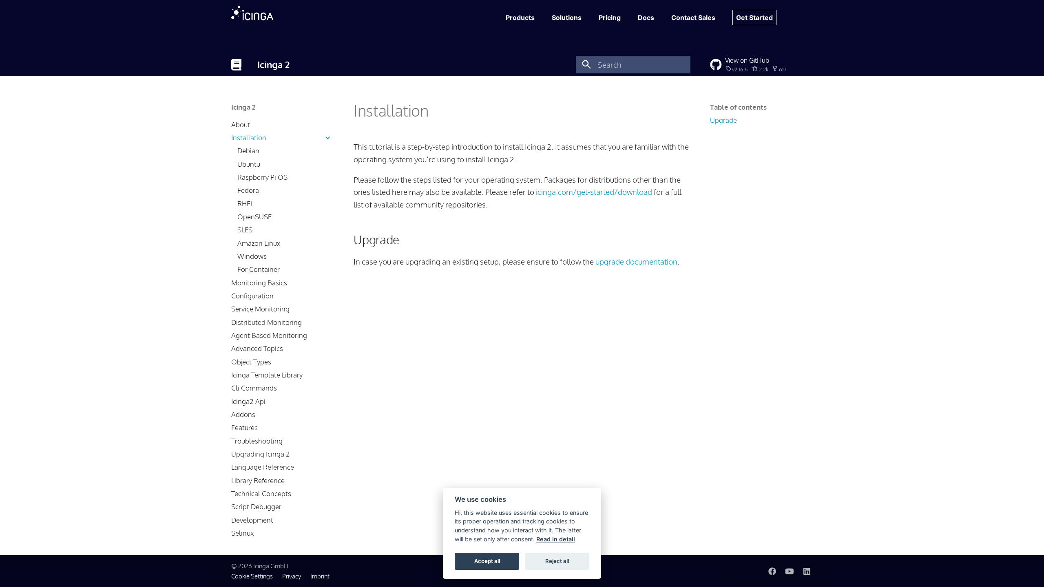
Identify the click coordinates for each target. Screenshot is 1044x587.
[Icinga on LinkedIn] (806, 570)
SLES (244, 229)
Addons (243, 414)
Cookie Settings (252, 576)
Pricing (610, 17)
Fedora (248, 190)
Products (520, 17)
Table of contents (738, 107)
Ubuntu (248, 164)
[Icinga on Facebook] (772, 570)
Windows (252, 256)
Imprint (320, 576)
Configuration (252, 295)
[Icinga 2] (237, 64)
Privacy (291, 576)
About (240, 124)
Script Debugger (256, 506)
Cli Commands (254, 388)
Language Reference (262, 467)
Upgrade (723, 120)
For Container (258, 269)
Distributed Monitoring (266, 322)
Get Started (754, 17)
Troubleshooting (257, 441)
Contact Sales (693, 17)
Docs (646, 17)
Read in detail (555, 539)
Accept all (487, 561)
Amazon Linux (258, 243)
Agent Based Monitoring (269, 335)
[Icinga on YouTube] (789, 570)
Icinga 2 (243, 107)
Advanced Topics (257, 348)
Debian (248, 150)
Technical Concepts (261, 493)
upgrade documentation (636, 261)
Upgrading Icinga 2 (260, 454)
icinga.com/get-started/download (594, 192)
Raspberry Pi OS (262, 177)
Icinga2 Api (248, 401)
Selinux (242, 533)
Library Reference (258, 480)
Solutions (567, 17)
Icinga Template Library (267, 375)
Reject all (557, 561)
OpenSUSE (254, 216)
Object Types (251, 361)
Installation (248, 137)
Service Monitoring (260, 309)
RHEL (245, 203)
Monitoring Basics (259, 282)
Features (244, 427)
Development (252, 520)
